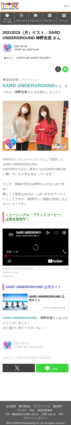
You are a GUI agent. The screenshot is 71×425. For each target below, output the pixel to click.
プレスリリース (41, 406)
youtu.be (8, 275)
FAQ (32, 410)
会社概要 (11, 406)
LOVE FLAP (32, 49)
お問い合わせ (48, 414)
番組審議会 (25, 406)
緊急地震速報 (45, 410)
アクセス (22, 410)
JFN (61, 414)
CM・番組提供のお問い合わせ (22, 414)
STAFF (18, 49)
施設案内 (58, 406)
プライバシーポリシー (35, 418)
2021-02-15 (20, 46)
